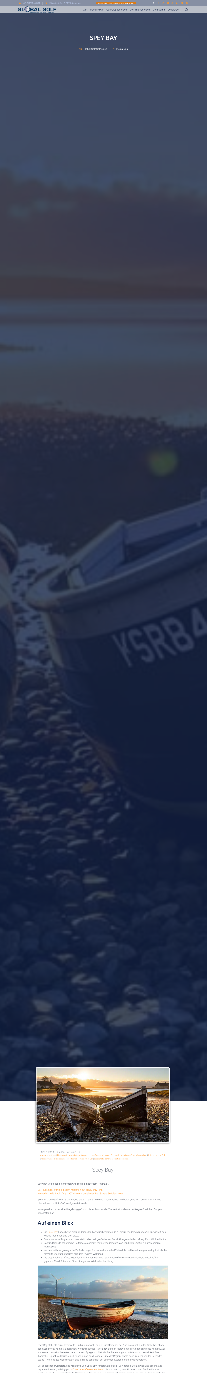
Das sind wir (97, 10)
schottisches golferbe (75, 1158)
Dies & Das (122, 49)
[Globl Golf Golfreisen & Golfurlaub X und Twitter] (182, 3)
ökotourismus (59, 1158)
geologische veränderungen (80, 1155)
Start (84, 10)
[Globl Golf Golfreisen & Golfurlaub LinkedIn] (177, 3)
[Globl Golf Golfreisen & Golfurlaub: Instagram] (162, 3)
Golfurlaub (115, 1155)
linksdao (151, 1155)
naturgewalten (47, 1158)
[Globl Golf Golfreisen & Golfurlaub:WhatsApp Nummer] (167, 3)
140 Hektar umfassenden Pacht (87, 1369)
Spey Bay (89, 1158)
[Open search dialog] (184, 9)
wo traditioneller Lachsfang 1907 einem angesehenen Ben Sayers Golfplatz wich (80, 1193)
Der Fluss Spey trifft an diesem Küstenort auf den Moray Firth (70, 1190)
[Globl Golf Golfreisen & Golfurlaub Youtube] (172, 3)
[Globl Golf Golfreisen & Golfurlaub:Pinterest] (186, 3)
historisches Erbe (128, 1155)
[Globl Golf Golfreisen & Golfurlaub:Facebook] (158, 3)
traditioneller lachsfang (103, 1158)
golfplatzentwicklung (100, 1155)
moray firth (160, 1155)
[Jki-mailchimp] (153, 3)
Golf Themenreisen (140, 10)
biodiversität (62, 1155)
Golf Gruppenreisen (116, 10)
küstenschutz (141, 1155)
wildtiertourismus (121, 1158)
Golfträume (159, 10)
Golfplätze (173, 10)
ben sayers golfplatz (48, 1155)
